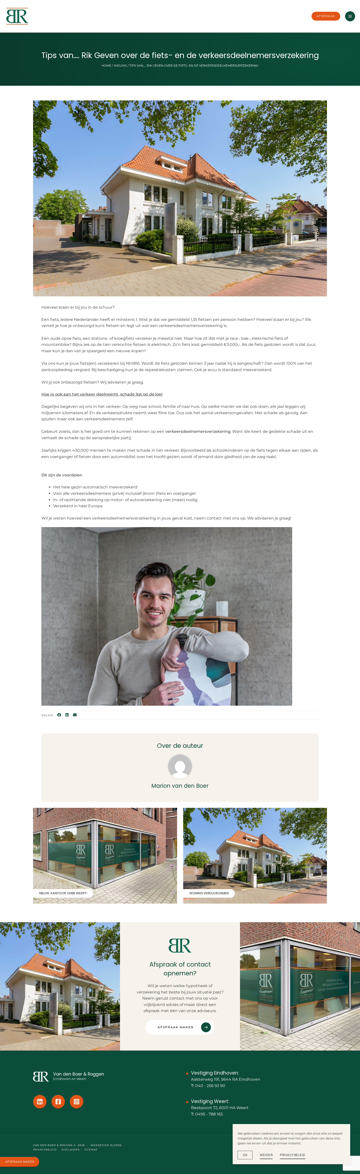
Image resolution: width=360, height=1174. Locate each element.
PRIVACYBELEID (45, 1149)
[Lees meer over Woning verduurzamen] (255, 855)
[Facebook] (59, 715)
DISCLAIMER (70, 1149)
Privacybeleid (292, 1155)
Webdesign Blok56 (105, 1145)
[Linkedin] (40, 1101)
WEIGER (266, 1155)
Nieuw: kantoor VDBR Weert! (63, 893)
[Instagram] (76, 1101)
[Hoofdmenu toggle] (350, 16)
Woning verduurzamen (209, 893)
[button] (326, 16)
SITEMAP (90, 1149)
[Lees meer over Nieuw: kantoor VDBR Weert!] (105, 855)
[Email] (75, 715)
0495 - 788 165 (209, 1114)
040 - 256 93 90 (210, 1085)
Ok (245, 1155)
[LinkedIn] (67, 715)
